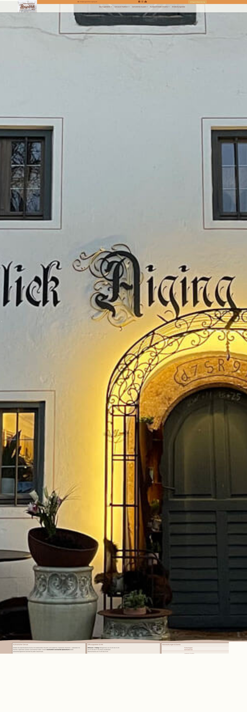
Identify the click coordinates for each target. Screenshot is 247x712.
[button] (1, 321)
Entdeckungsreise (178, 7)
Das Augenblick (104, 7)
